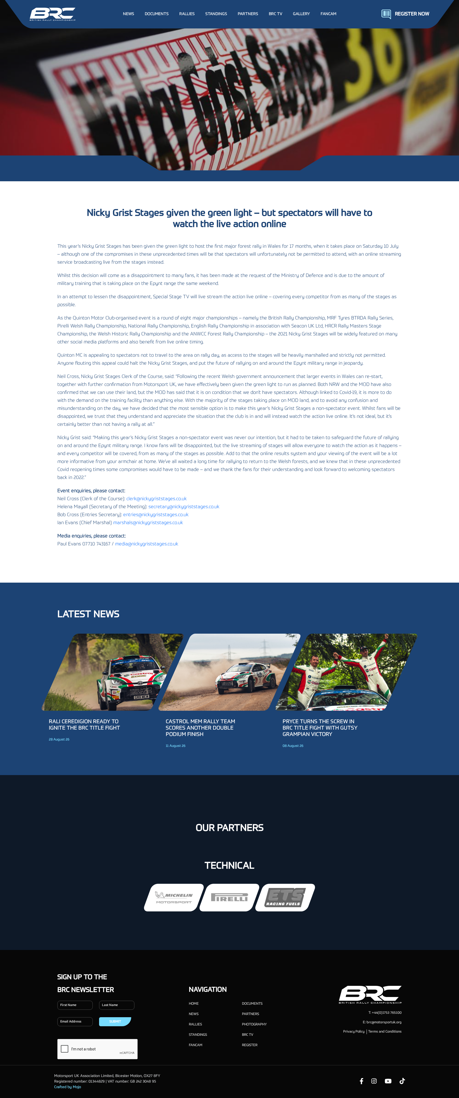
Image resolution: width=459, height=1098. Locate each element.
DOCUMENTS (157, 14)
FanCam (328, 14)
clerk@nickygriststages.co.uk (156, 499)
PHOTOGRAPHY (254, 1024)
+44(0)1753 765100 (387, 1013)
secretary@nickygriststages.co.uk (183, 506)
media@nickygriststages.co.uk (146, 544)
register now (412, 14)
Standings (198, 1035)
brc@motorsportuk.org (384, 1022)
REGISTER (249, 1045)
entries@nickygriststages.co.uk (156, 514)
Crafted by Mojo (67, 1087)
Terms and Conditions (385, 1031)
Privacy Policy (353, 1031)
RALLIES (187, 14)
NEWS (128, 14)
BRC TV (275, 14)
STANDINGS (216, 14)
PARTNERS (248, 14)
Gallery (301, 14)
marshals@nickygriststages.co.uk (148, 522)
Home (194, 1004)
